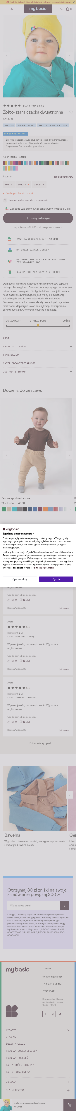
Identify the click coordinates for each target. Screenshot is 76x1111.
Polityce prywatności (43, 568)
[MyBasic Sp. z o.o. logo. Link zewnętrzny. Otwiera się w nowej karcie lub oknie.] (11, 529)
